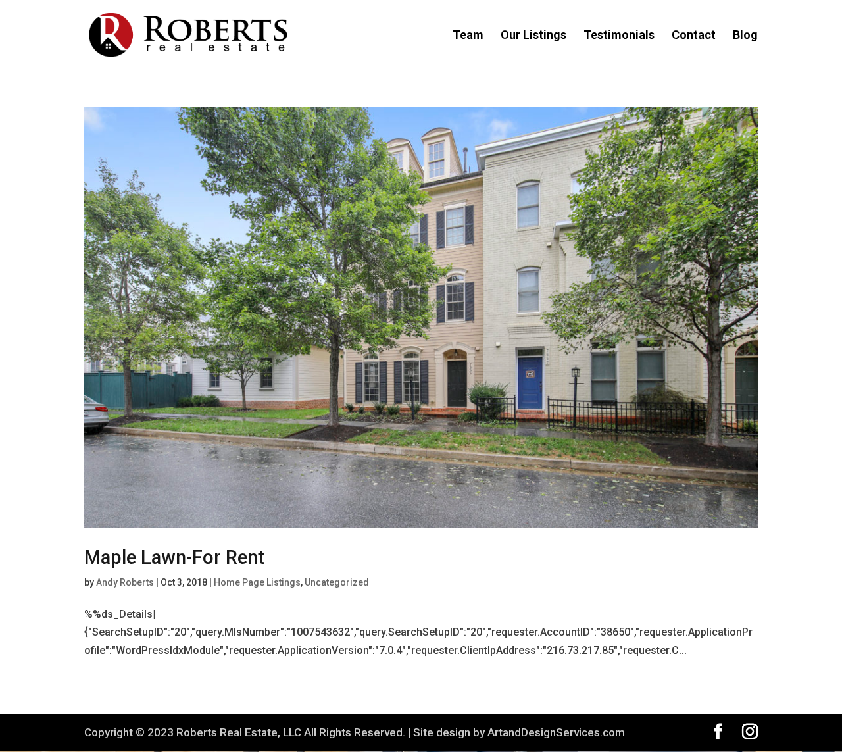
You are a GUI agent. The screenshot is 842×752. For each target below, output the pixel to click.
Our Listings (533, 35)
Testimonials (619, 35)
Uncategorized (337, 582)
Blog (745, 35)
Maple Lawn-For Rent (174, 557)
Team (468, 35)
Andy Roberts (125, 582)
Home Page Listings (257, 582)
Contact (694, 35)
